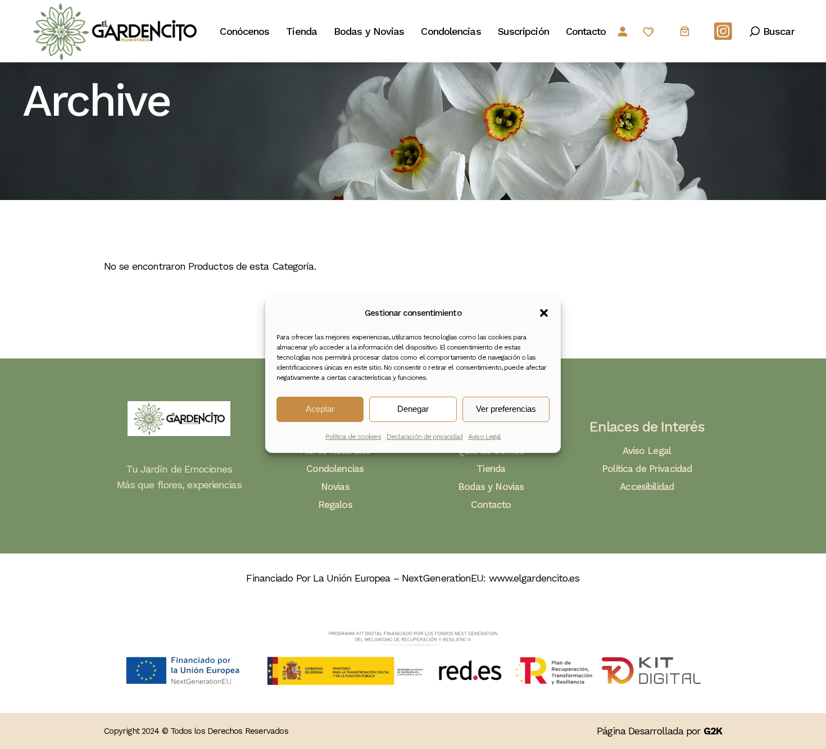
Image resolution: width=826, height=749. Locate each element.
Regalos (335, 504)
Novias (335, 486)
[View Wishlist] (648, 32)
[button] (544, 313)
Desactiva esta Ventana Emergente (641, 691)
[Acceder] (622, 31)
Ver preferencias (506, 409)
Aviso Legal (484, 437)
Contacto (491, 504)
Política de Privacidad (647, 468)
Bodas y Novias (491, 486)
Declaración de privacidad (425, 437)
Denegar (413, 409)
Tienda (490, 468)
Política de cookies (353, 437)
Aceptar (320, 409)
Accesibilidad (647, 486)
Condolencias (335, 468)
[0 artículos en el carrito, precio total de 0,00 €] (684, 31)
